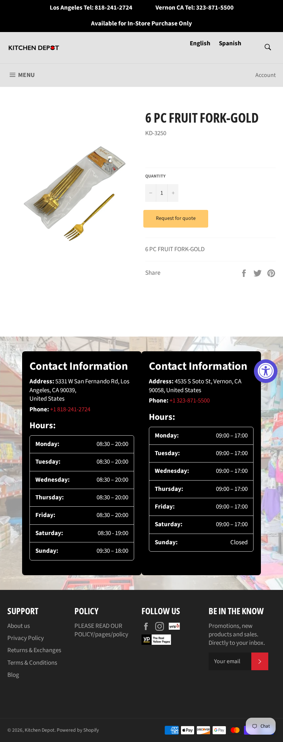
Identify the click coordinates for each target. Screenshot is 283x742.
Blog (13, 675)
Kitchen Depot (40, 730)
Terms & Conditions (32, 662)
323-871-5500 (215, 8)
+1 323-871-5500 (190, 400)
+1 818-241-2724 (70, 409)
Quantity (155, 176)
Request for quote (176, 218)
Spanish (230, 43)
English (201, 43)
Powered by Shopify (78, 730)
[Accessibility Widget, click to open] (265, 371)
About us (18, 626)
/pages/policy (110, 634)
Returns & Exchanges (34, 650)
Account (265, 75)
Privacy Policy (25, 638)
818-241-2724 (113, 8)
